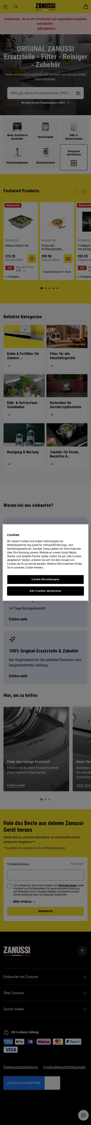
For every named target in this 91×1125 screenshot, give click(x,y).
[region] (45, 562)
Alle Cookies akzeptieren (45, 590)
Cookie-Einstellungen (45, 579)
